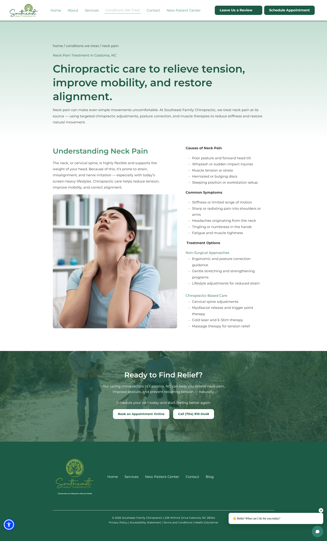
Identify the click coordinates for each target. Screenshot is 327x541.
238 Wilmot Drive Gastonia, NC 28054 (190, 517)
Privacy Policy (118, 522)
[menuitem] (56, 10)
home (58, 46)
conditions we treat (82, 46)
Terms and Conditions (177, 522)
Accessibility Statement (145, 522)
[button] (9, 524)
